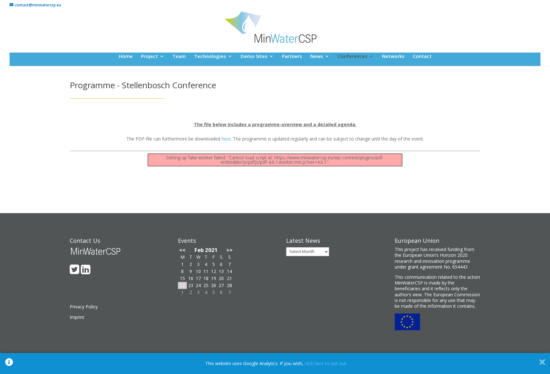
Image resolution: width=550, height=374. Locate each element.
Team (179, 56)
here (226, 139)
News (316, 56)
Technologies (210, 56)
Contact (422, 56)
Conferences (352, 56)
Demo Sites (254, 56)
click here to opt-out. (326, 363)
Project (149, 56)
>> (229, 250)
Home (126, 56)
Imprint (77, 317)
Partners (292, 56)
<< (182, 250)
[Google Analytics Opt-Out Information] (9, 363)
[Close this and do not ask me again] (542, 363)
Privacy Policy (84, 307)
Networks (393, 56)
